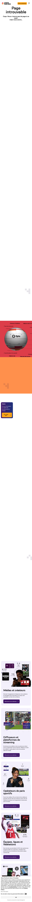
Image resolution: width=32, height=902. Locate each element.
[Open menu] (29, 3)
